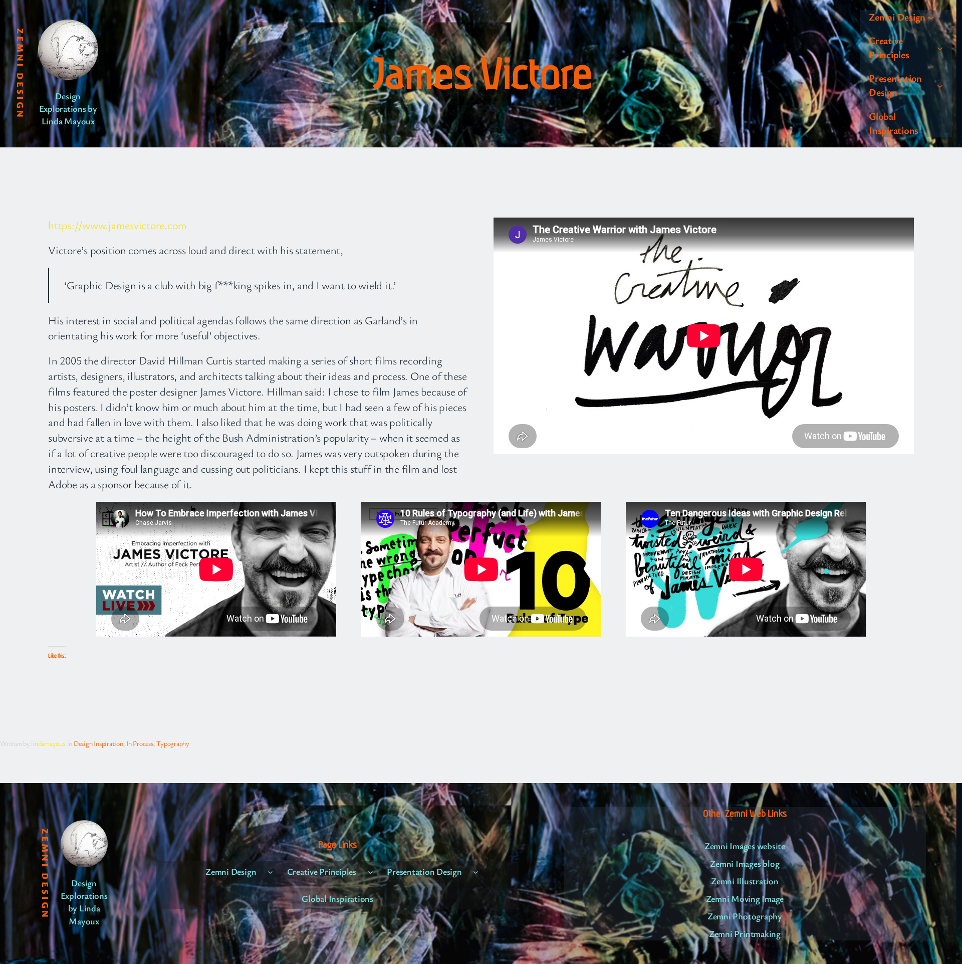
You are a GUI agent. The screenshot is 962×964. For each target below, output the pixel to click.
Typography (172, 743)
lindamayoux (48, 743)
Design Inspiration (98, 743)
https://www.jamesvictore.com (117, 225)
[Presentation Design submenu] (940, 85)
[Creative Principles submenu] (940, 48)
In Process (139, 743)
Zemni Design (21, 73)
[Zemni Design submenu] (931, 17)
